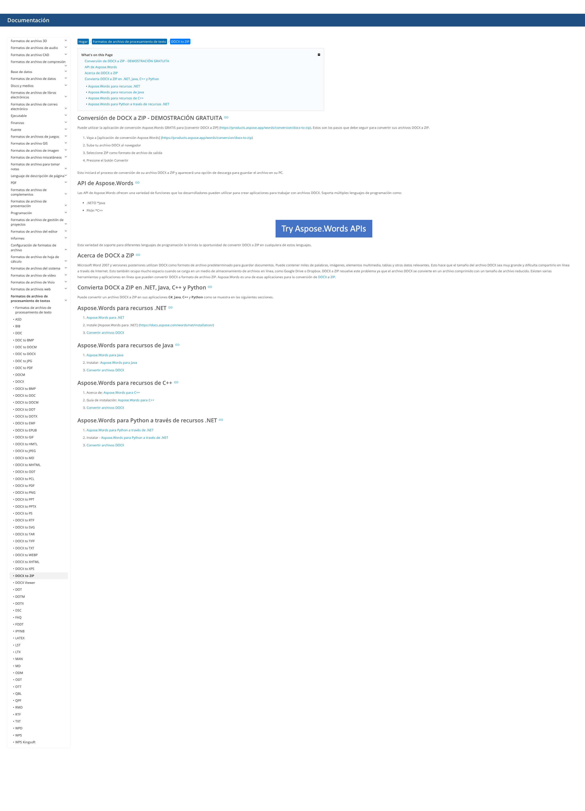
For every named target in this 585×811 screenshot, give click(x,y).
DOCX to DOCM (27, 402)
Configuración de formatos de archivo (33, 247)
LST (18, 645)
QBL (18, 693)
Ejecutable (19, 115)
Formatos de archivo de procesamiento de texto (33, 309)
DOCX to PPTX (25, 506)
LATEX (19, 638)
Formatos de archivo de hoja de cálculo (35, 259)
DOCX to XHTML (27, 562)
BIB (17, 326)
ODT (18, 679)
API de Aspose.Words (101, 67)
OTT (18, 686)
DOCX (19, 381)
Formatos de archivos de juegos (35, 136)
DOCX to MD (24, 458)
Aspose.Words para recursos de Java (116, 92)
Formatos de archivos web (31, 289)
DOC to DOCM (26, 347)
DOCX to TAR (25, 534)
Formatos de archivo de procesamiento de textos (30, 298)
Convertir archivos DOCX (105, 332)
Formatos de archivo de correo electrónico (34, 106)
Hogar (83, 41)
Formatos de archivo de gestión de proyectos (37, 222)
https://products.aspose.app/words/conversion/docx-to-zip (207, 137)
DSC (18, 610)
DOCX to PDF (25, 485)
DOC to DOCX (25, 354)
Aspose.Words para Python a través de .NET (120, 430)
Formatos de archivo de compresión (38, 61)
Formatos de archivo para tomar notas (35, 166)
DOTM (20, 596)
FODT (19, 624)
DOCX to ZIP (24, 576)
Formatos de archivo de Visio (33, 282)
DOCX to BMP (25, 388)
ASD (18, 319)
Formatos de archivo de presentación (29, 203)
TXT (18, 721)
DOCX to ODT (25, 471)
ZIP (332, 277)
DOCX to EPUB (26, 430)
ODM (19, 673)
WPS (18, 735)
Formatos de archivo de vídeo (33, 275)
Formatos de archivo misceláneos (36, 157)
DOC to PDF (24, 368)
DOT (18, 589)
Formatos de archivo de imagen (35, 150)
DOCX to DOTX (26, 416)
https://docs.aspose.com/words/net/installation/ (176, 325)
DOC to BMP (24, 340)
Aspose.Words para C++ (122, 392)
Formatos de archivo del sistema (35, 268)
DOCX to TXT (24, 548)
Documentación (28, 20)
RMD (19, 707)
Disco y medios (22, 86)
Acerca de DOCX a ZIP (101, 73)
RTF (18, 714)
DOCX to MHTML (27, 465)
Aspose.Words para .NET (105, 317)
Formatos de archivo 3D (29, 41)
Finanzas (17, 123)
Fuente (16, 129)
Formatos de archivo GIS (29, 143)
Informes (17, 238)
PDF (13, 183)
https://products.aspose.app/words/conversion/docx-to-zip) (265, 127)
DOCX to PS (23, 513)
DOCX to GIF (24, 437)
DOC (18, 333)
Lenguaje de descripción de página (37, 176)
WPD (18, 728)
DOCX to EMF (25, 423)
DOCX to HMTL (26, 444)
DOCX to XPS (24, 568)
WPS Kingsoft (25, 742)
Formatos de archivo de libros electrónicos (33, 94)
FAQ (18, 617)
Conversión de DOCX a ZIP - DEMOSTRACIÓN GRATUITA (127, 61)
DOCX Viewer (25, 582)
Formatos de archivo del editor (34, 231)
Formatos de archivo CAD (30, 55)
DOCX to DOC (25, 395)
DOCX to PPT (24, 499)
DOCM (20, 374)
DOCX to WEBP (26, 555)
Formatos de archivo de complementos (29, 192)
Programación (21, 213)
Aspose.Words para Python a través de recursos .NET (128, 104)
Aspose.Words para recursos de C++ (116, 98)
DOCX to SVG (25, 527)
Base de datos (21, 72)
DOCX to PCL (24, 479)
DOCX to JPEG (25, 451)
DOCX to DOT (25, 409)
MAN (19, 659)
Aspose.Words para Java (105, 355)
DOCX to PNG (25, 492)
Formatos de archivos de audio (34, 48)
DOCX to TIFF (25, 541)
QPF (18, 700)
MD (18, 666)
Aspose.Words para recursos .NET (114, 86)
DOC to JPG (23, 361)
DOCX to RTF (24, 520)
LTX (18, 652)
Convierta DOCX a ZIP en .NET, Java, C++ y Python (122, 79)
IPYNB (19, 631)
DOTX (19, 603)
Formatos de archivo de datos (33, 78)
